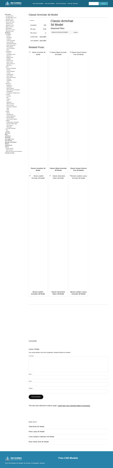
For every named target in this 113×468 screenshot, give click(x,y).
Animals (8, 36)
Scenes (7, 146)
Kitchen (7, 111)
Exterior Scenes (9, 148)
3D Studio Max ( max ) (11, 17)
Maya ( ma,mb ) (9, 26)
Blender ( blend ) (10, 20)
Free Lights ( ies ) (9, 139)
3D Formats (8, 14)
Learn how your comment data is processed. (74, 406)
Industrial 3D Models (11, 43)
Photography (10, 91)
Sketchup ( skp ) (10, 31)
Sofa (8, 108)
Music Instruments (11, 45)
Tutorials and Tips (9, 153)
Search (103, 3)
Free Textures (8, 140)
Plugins (7, 143)
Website (31, 388)
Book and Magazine (11, 68)
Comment (31, 355)
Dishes (8, 113)
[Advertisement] (95, 30)
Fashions (9, 39)
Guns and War (10, 42)
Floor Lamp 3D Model (37, 432)
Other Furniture (10, 105)
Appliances (9, 85)
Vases (8, 82)
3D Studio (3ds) (9, 16)
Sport (8, 49)
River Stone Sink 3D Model (39, 442)
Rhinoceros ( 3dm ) (10, 29)
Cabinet (8, 99)
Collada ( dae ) (9, 23)
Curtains (9, 72)
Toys (7, 129)
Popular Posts (8, 145)
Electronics (8, 83)
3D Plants (9, 52)
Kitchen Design (10, 117)
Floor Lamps (10, 125)
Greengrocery (10, 114)
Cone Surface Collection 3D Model (41, 437)
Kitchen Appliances (11, 116)
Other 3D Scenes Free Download (14, 151)
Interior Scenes (9, 149)
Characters (9, 37)
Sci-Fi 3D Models (11, 48)
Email (30, 381)
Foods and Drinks (11, 40)
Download (7, 137)
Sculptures (9, 80)
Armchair (9, 96)
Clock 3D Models (11, 71)
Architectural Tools (11, 54)
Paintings (9, 79)
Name (30, 374)
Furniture (8, 94)
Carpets (8, 69)
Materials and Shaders (11, 142)
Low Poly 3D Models (11, 128)
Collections (8, 136)
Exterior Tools (10, 60)
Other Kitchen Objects (12, 119)
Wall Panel (9, 65)
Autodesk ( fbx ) (9, 19)
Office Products (10, 88)
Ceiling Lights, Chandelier (13, 122)
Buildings (9, 59)
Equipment (9, 102)
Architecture (9, 51)
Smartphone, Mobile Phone (13, 93)
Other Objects (10, 46)
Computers (9, 86)
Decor (7, 66)
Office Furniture (10, 103)
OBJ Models (9, 28)
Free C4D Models (68, 458)
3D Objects (8, 34)
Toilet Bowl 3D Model (36, 427)
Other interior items (11, 77)
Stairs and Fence (11, 63)
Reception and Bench (12, 106)
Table (8, 109)
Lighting (8, 120)
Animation (7, 133)
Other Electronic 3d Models (13, 89)
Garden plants (10, 74)
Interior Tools (10, 62)
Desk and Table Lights (12, 123)
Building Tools (10, 57)
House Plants (10, 76)
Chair (8, 100)
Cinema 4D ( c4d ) (10, 22)
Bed (7, 97)
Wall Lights (9, 126)
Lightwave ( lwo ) (10, 25)
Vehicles (8, 131)
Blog (6, 134)
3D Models (7, 32)
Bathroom (9, 56)
